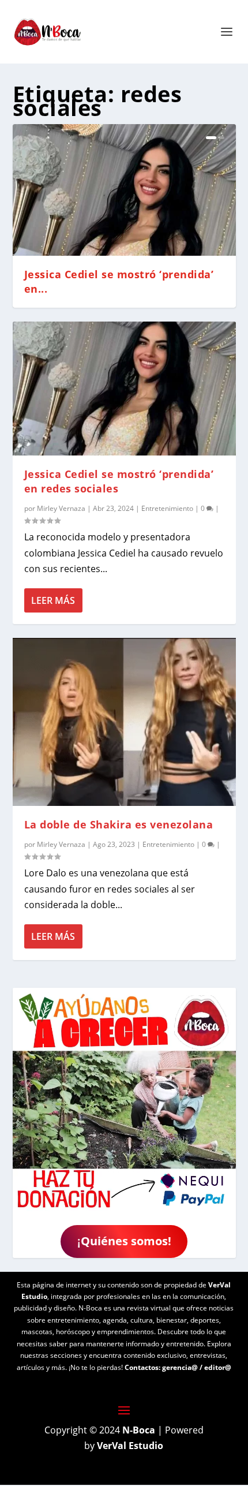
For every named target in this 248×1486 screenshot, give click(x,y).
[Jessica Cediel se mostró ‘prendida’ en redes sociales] (124, 388)
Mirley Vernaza (61, 508)
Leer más (53, 600)
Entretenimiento (167, 508)
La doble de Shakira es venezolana (118, 824)
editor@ (217, 1367)
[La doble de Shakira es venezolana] (124, 722)
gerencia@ (180, 1367)
